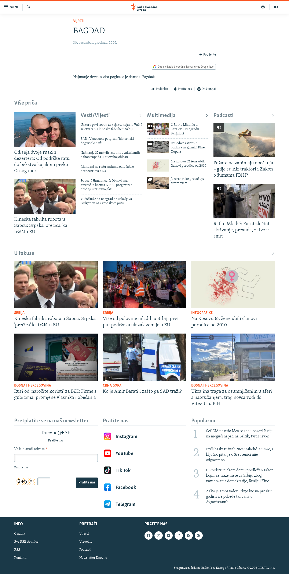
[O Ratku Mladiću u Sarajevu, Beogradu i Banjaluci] (158, 129)
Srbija (19, 313)
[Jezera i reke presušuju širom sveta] (158, 183)
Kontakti (20, 558)
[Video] (276, 7)
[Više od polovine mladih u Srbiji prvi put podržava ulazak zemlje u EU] (144, 284)
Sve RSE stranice (26, 542)
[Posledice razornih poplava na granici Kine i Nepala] (158, 147)
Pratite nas (86, 483)
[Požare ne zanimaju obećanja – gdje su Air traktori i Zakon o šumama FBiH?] (244, 140)
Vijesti (78, 21)
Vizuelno (85, 542)
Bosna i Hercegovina (32, 386)
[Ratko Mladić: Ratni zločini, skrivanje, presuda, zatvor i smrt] (244, 201)
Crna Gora (112, 386)
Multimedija (161, 116)
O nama (19, 533)
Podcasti (223, 116)
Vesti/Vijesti (95, 116)
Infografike (202, 313)
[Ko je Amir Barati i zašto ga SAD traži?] (144, 357)
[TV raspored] (199, 535)
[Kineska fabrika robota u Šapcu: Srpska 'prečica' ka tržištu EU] (45, 196)
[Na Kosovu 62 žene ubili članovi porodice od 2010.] (158, 165)
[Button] (207, 54)
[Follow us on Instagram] (179, 535)
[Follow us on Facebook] (148, 535)
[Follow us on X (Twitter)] (158, 535)
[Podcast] (263, 7)
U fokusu (24, 253)
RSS (17, 550)
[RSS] (189, 535)
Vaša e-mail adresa (30, 449)
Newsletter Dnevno (93, 558)
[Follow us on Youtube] (169, 535)
